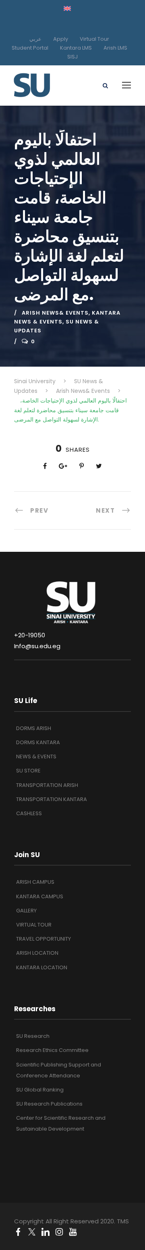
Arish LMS (115, 48)
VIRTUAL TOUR (34, 925)
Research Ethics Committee (52, 1050)
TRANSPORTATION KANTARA (51, 799)
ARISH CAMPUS (35, 882)
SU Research (33, 1036)
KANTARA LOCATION (41, 967)
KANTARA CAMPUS (39, 896)
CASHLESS (29, 813)
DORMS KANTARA (38, 742)
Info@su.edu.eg (37, 646)
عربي (35, 39)
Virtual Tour (94, 39)
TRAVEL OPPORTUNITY (43, 939)
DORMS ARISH (33, 728)
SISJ (72, 57)
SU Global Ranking (40, 1089)
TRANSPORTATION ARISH (47, 785)
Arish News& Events (55, 313)
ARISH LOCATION (37, 953)
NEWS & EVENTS (36, 756)
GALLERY (26, 910)
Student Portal (30, 48)
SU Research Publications (49, 1104)
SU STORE (28, 770)
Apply (60, 39)
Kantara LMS (76, 48)
